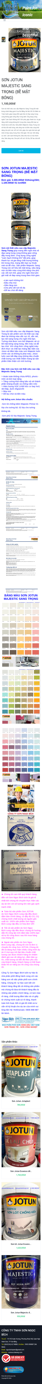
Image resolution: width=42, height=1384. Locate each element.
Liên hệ (21, 151)
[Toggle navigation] (6, 20)
